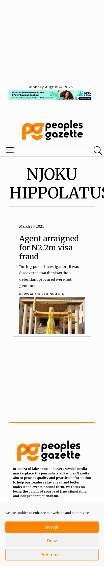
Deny (52, 541)
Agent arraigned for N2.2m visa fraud (49, 247)
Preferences (52, 554)
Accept (52, 527)
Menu (35, 151)
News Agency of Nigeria (41, 294)
